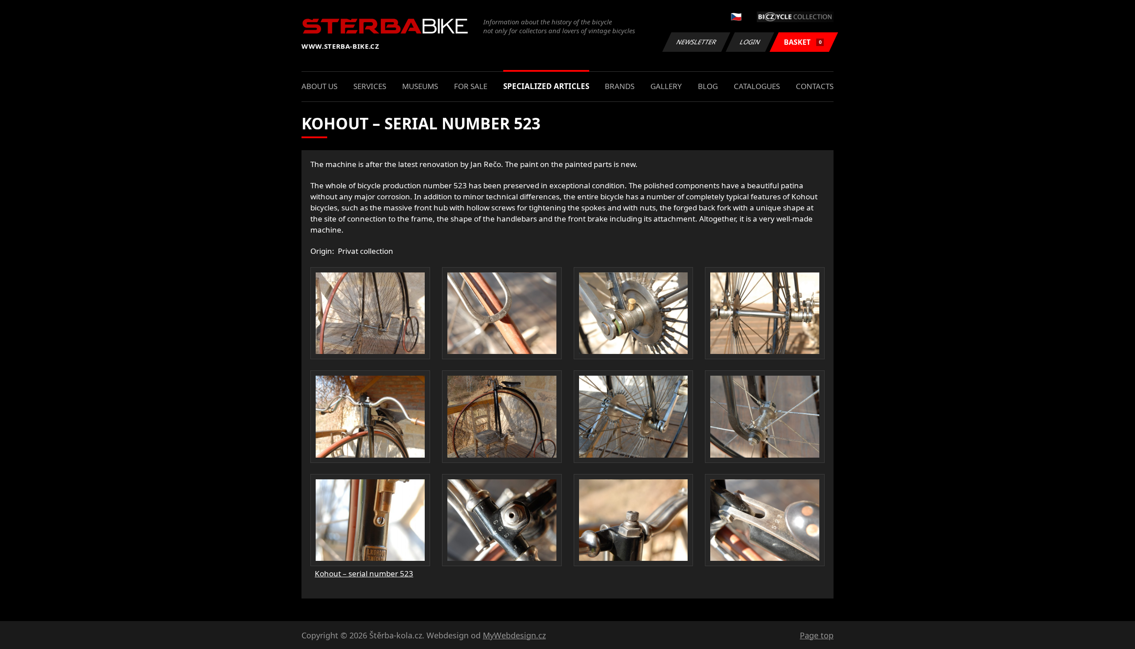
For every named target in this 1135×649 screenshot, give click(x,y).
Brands (619, 86)
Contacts (815, 86)
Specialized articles (546, 86)
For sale (470, 86)
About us (319, 86)
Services (369, 86)
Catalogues (757, 86)
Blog (708, 86)
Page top (817, 635)
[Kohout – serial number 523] (370, 313)
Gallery (666, 86)
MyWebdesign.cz (514, 635)
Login (750, 42)
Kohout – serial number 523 (364, 573)
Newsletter (696, 42)
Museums (420, 86)
